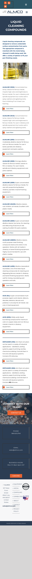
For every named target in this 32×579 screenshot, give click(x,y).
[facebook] (5, 3)
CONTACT (16, 505)
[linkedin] (9, 3)
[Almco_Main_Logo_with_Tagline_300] (12, 11)
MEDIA (16, 488)
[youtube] (5, 6)
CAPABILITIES (16, 496)
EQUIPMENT (16, 484)
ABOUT (16, 500)
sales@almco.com (9, 506)
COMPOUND (16, 492)
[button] (16, 109)
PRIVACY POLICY (16, 510)
